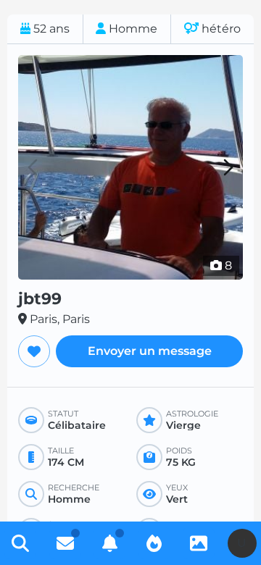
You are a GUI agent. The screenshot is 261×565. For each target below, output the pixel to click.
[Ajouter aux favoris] (34, 351)
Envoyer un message (150, 351)
